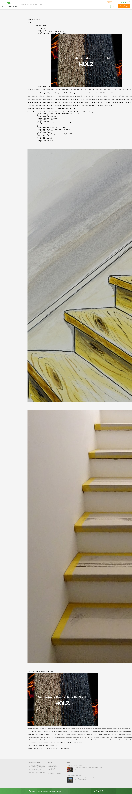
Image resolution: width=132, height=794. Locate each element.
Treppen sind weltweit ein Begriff (74, 765)
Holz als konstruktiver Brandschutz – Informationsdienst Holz (43, 745)
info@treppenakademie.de (54, 772)
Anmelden (113, 6)
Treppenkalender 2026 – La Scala (74, 775)
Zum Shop (109, 2)
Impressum (58, 791)
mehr (33, 773)
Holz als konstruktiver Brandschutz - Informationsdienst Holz (52, 108)
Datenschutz (52, 791)
